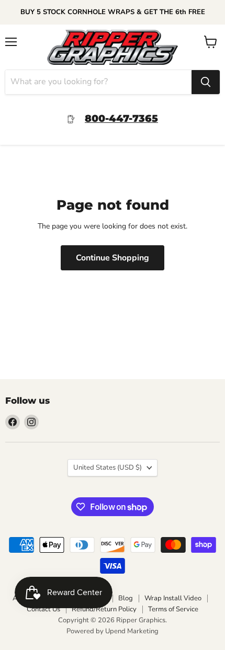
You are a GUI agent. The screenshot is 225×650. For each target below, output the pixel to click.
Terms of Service (173, 609)
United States (107, 467)
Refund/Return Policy (104, 609)
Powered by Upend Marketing (112, 631)
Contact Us (43, 609)
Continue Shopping (112, 258)
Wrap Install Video (172, 598)
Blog (125, 598)
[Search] (206, 82)
